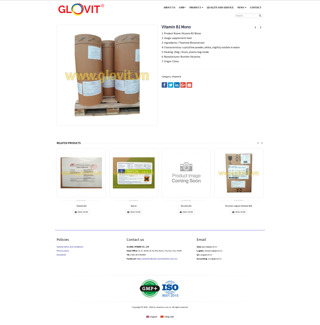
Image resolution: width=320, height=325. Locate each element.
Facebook (164, 85)
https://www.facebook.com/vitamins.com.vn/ (157, 258)
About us (169, 7)
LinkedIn (177, 85)
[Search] (260, 15)
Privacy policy (63, 250)
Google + (183, 85)
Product (195, 7)
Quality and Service (220, 7)
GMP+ (182, 7)
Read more (83, 212)
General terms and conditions (70, 246)
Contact (255, 7)
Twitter (170, 85)
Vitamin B (176, 76)
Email (189, 85)
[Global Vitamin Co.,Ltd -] (81, 9)
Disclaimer (61, 254)
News (240, 7)
